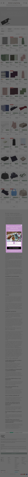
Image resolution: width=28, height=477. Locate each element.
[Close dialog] (21, 225)
